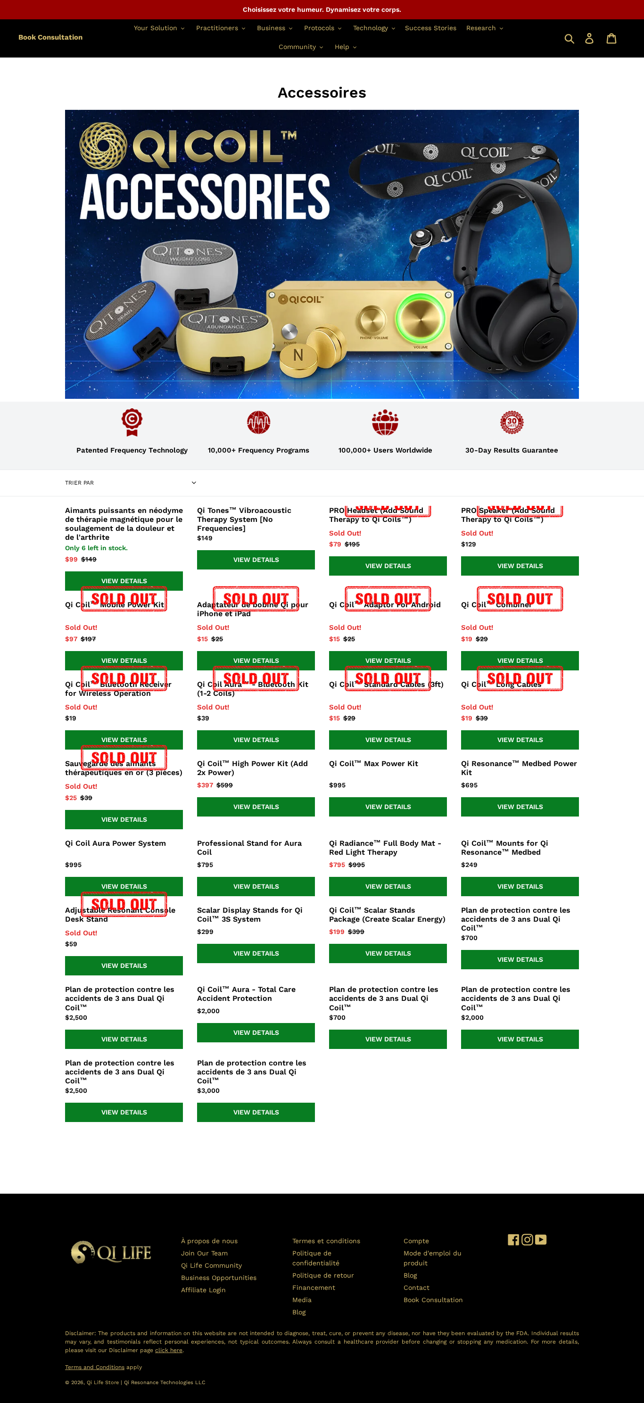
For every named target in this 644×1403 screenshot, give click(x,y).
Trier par (79, 482)
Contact (416, 1287)
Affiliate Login (203, 1290)
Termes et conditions (326, 1241)
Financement (313, 1287)
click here (168, 1350)
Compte (416, 1241)
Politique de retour (323, 1275)
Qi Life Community (211, 1265)
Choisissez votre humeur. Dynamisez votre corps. (322, 9)
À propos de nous (209, 1241)
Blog (298, 1312)
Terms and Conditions (94, 1367)
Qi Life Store (104, 1382)
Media (302, 1300)
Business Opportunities (218, 1277)
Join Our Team (204, 1253)
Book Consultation (50, 37)
